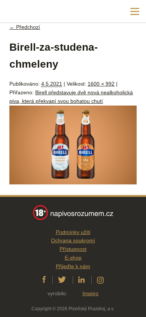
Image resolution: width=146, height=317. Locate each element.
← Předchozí (24, 27)
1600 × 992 (101, 84)
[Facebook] (44, 279)
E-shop (73, 258)
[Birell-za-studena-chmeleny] (72, 183)
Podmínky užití (73, 232)
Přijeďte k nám (73, 266)
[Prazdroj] (37, 11)
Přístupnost (73, 249)
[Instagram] (100, 279)
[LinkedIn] (81, 279)
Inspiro (90, 293)
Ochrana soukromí (73, 240)
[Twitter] (62, 279)
